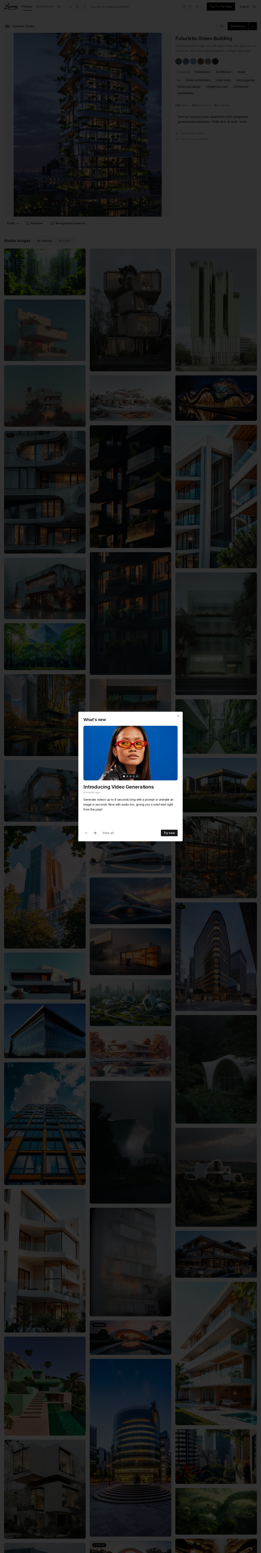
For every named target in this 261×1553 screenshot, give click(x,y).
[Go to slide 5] (137, 776)
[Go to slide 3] (130, 776)
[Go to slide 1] (124, 776)
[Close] (178, 715)
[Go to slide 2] (127, 776)
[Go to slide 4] (134, 776)
